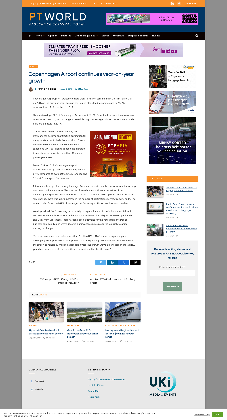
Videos (105, 35)
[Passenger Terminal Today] (59, 19)
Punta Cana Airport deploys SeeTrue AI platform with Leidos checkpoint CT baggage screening (182, 209)
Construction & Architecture (120, 325)
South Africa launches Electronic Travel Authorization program (181, 229)
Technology (73, 325)
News (39, 35)
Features (66, 35)
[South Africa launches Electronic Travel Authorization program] (155, 230)
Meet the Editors (79, 3)
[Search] (196, 35)
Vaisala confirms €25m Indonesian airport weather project (82, 333)
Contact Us (97, 3)
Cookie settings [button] (202, 415)
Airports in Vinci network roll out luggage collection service (46, 332)
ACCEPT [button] (217, 415)
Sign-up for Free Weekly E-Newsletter (49, 3)
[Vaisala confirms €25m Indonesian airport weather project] (84, 312)
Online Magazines (85, 35)
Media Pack (112, 3)
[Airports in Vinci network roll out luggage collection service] (46, 312)
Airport (33, 66)
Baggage (33, 325)
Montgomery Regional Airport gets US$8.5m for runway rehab (122, 333)
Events (156, 35)
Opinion (52, 35)
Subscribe (191, 3)
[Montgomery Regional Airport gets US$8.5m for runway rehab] (123, 312)
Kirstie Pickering (47, 89)
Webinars (118, 35)
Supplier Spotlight (138, 35)
